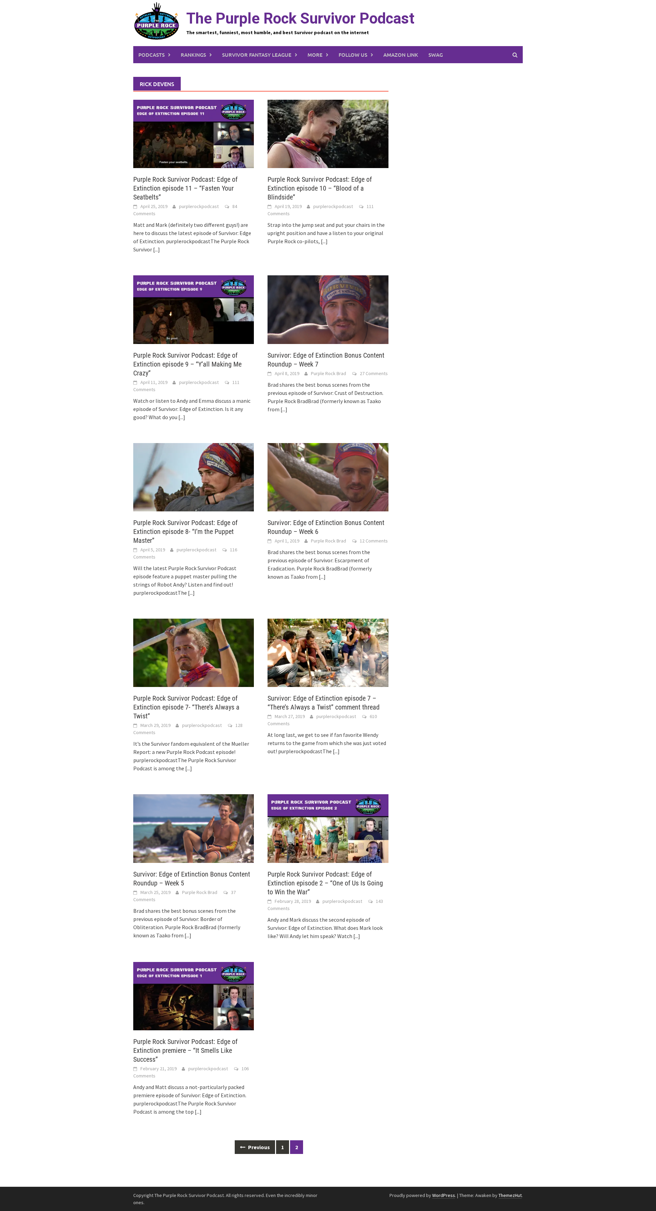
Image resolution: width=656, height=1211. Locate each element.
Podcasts (151, 54)
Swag (435, 54)
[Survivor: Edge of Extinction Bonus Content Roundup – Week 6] (328, 476)
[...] (156, 249)
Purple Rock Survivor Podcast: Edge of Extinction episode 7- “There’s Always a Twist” (186, 707)
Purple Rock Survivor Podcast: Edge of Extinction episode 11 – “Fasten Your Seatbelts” (185, 188)
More (315, 54)
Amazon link (400, 54)
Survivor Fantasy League (256, 54)
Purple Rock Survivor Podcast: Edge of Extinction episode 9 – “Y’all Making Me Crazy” (187, 364)
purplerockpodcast (199, 206)
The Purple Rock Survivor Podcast (300, 18)
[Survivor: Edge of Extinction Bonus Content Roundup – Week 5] (193, 827)
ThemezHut (510, 1195)
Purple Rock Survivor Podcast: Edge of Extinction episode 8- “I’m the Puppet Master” (185, 532)
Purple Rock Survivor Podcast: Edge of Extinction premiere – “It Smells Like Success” (185, 1050)
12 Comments (374, 541)
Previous (258, 1147)
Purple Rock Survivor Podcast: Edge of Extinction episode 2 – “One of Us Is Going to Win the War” (325, 883)
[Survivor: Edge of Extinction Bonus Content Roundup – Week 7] (328, 308)
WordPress (443, 1195)
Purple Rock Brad (328, 373)
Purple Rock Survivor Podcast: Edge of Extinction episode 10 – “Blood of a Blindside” (320, 188)
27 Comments (374, 373)
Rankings (193, 54)
